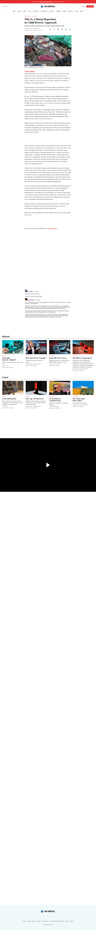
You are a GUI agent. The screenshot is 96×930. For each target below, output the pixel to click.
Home (14, 11)
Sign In (83, 6)
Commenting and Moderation (57, 921)
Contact (70, 11)
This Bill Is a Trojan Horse (82, 358)
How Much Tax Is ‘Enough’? (36, 358)
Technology (76, 396)
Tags (29, 11)
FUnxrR (71, 921)
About (81, 11)
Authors (58, 11)
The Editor (5, 406)
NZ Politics (27, 16)
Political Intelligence (55, 363)
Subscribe (90, 6)
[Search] (7, 6)
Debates (4, 396)
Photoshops (44, 11)
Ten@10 (4, 355)
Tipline (64, 11)
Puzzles (51, 11)
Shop (76, 11)
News (24, 11)
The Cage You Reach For (35, 398)
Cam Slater (5, 365)
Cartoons (35, 11)
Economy (34, 16)
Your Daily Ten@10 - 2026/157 (9, 359)
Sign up (25, 921)
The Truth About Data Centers (79, 399)
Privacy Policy (45, 921)
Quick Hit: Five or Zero (57, 358)
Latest (19, 11)
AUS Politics (52, 396)
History (28, 396)
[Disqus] (48, 269)
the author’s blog (52, 228)
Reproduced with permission (32, 28)
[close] (94, 2)
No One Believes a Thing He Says (55, 399)
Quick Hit (51, 355)
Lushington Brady (54, 406)
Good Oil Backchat (9, 398)
